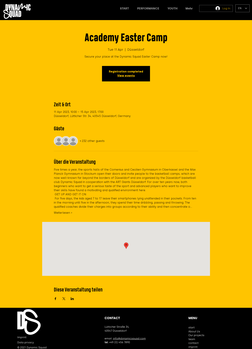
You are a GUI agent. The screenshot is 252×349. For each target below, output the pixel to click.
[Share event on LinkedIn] (72, 298)
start (191, 327)
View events (126, 75)
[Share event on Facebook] (55, 298)
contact (193, 343)
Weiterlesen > (63, 212)
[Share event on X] (63, 298)
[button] (148, 8)
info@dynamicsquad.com (129, 338)
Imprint (21, 337)
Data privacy (25, 342)
